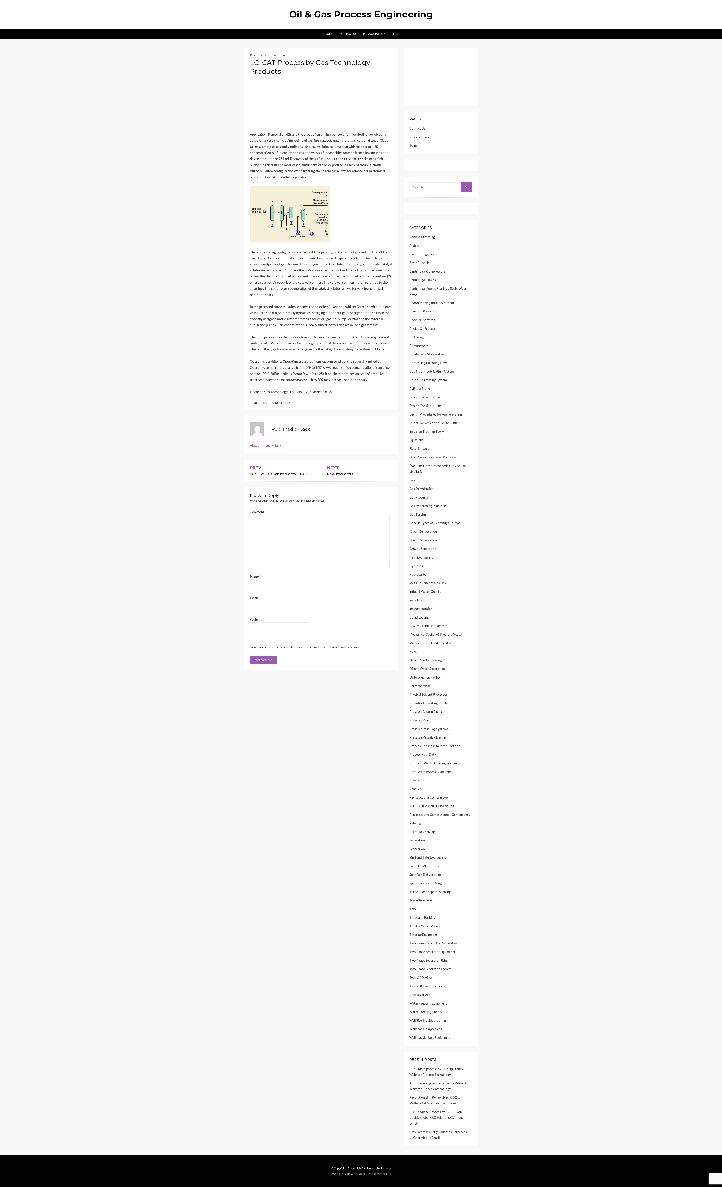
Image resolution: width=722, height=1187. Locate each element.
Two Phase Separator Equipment (432, 952)
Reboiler (415, 789)
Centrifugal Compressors (427, 271)
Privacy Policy (374, 33)
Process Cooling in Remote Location (434, 746)
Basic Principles (420, 263)
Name (255, 576)
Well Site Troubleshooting (427, 1020)
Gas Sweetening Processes (428, 506)
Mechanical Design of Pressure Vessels (436, 634)
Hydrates (416, 566)
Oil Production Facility (425, 677)
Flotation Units (419, 449)
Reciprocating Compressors (429, 797)
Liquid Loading (419, 617)
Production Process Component (432, 772)
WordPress (385, 1173)
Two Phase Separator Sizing (429, 960)
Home (329, 33)
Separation (417, 840)
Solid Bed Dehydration (425, 875)
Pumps (414, 780)
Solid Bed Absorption (424, 866)
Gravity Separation (422, 549)
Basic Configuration (423, 254)
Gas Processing (420, 497)
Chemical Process (421, 311)
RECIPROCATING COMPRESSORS (434, 806)
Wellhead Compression (425, 1029)
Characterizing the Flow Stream (431, 303)
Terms (395, 33)
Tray (412, 909)
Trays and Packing (422, 918)
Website (256, 619)
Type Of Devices (420, 978)
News (413, 652)
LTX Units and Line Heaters (428, 626)
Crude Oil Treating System (428, 380)
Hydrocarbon (418, 574)
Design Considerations (425, 397)
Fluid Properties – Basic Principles (433, 457)
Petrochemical (419, 686)
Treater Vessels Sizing (425, 926)
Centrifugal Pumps (422, 280)
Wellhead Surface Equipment (429, 1038)
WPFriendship (358, 1173)
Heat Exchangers (421, 557)
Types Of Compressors (425, 986)
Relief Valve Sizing (422, 832)
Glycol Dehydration (423, 531)
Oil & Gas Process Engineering (361, 14)
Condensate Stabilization (427, 354)
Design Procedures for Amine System (435, 414)
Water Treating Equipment (428, 1003)
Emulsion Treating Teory (426, 431)
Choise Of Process (422, 329)
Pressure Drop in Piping (425, 712)
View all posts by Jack (265, 445)
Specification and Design (426, 883)
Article (414, 246)
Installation (417, 600)
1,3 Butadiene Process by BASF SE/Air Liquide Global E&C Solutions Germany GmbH (436, 1117)
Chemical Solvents (422, 320)
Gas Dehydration (421, 489)
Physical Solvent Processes (428, 694)
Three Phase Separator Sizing (430, 892)
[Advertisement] (321, 105)
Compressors (418, 346)
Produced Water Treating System (433, 763)
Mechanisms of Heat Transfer (430, 643)
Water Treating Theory (425, 1012)
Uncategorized (419, 995)
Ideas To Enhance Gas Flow (428, 583)
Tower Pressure (420, 900)
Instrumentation (420, 609)
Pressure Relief (420, 720)
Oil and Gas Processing (425, 660)
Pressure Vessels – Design (427, 737)
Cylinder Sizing (419, 389)
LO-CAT (287, 402)
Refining (415, 823)
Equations (416, 440)
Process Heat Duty (422, 754)
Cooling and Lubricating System (431, 371)
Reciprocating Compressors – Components (439, 815)
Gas (265, 402)
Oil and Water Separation (427, 669)
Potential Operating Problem (429, 703)
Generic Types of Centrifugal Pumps (434, 523)
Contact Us (348, 33)
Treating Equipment (423, 935)
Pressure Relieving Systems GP (431, 729)
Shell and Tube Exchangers (427, 857)
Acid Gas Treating (422, 237)
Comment (257, 512)
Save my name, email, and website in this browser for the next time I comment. (306, 647)
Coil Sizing (416, 337)
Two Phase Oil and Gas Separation (433, 943)
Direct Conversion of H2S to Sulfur (433, 423)
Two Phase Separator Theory (430, 969)
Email (255, 598)
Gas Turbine (417, 514)
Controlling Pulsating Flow (428, 363)
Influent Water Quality (425, 592)
